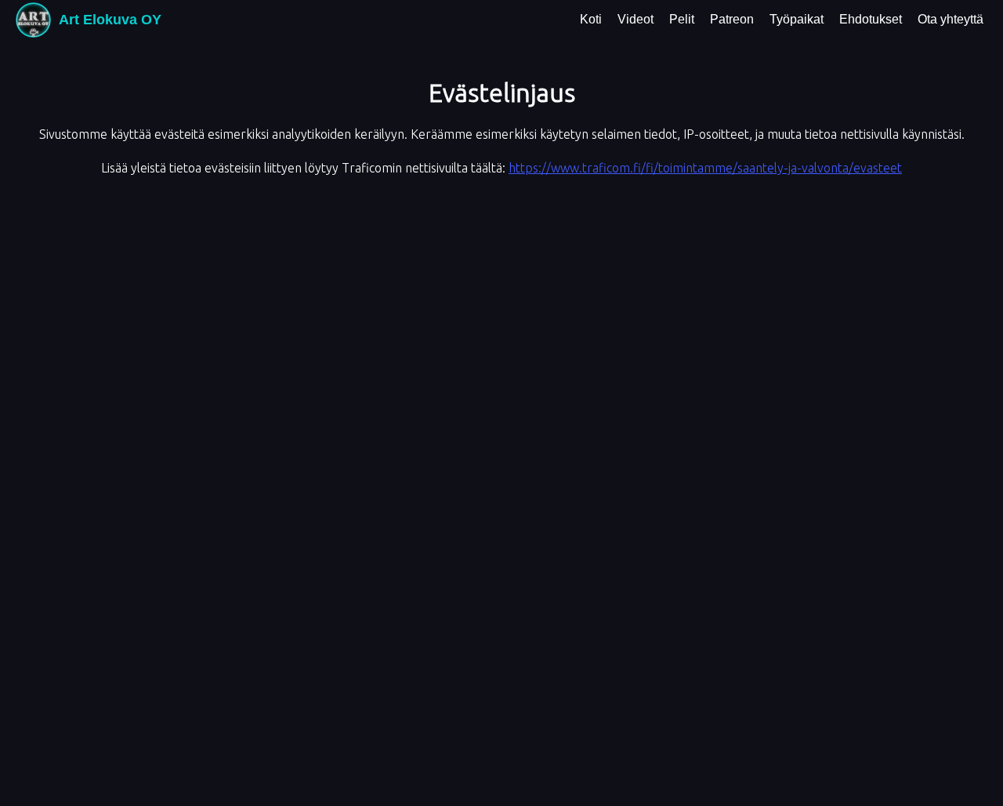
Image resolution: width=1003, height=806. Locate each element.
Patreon (732, 19)
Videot (635, 19)
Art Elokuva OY (110, 19)
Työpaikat (796, 19)
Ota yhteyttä (950, 19)
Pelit (681, 19)
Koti (591, 19)
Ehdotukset (870, 19)
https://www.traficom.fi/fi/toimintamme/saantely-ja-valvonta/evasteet (705, 168)
